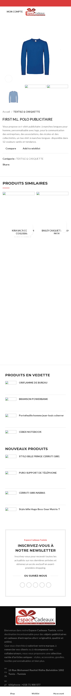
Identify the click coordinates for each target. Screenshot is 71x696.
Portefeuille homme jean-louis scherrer (41, 415)
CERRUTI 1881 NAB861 (32, 492)
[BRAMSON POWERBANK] (10, 402)
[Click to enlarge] (8, 78)
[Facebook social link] (26, 3)
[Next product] (66, 112)
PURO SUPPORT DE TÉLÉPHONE (38, 472)
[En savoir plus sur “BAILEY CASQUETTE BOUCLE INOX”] (64, 223)
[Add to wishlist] (30, 232)
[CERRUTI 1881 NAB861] (10, 496)
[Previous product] (60, 112)
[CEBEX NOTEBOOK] (10, 435)
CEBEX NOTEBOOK (30, 431)
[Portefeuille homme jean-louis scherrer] (10, 419)
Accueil (7, 111)
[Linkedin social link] (40, 3)
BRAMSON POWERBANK (33, 399)
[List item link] (35, 685)
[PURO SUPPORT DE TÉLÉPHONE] (10, 478)
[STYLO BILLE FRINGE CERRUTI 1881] (10, 460)
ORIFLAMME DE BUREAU (33, 382)
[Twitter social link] (31, 3)
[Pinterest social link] (35, 3)
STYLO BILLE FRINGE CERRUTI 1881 (39, 456)
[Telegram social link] (44, 3)
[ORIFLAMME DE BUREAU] (10, 386)
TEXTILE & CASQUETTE (26, 111)
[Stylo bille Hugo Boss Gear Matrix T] (10, 516)
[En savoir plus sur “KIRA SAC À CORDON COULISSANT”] (30, 226)
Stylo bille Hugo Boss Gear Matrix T (39, 509)
